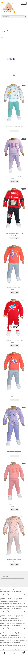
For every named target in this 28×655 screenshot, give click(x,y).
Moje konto (4, 653)
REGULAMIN (4, 578)
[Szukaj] (25, 16)
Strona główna (6, 26)
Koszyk (21, 652)
